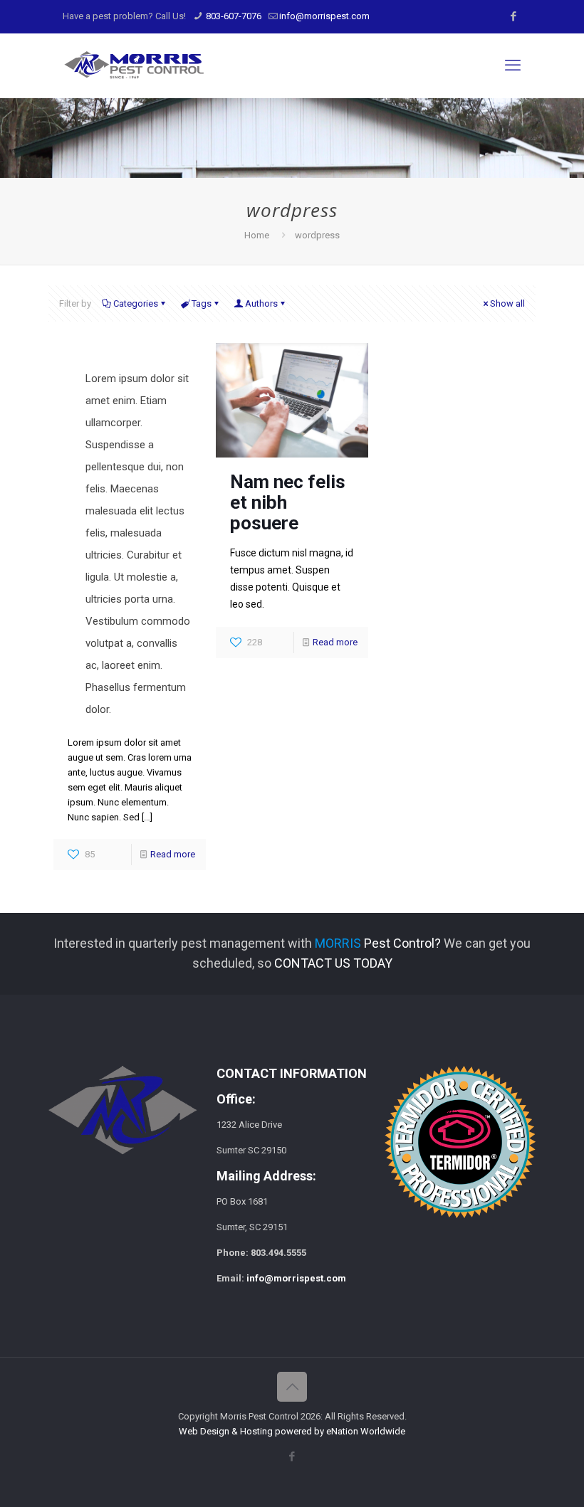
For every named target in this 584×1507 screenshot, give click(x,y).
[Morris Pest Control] (134, 65)
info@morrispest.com (324, 16)
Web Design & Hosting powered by (252, 1431)
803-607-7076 (232, 16)
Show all (507, 303)
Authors (261, 303)
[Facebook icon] (513, 16)
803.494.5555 (278, 1252)
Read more (172, 854)
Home (256, 235)
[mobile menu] (513, 65)
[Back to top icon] (292, 1387)
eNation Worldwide (365, 1431)
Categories (135, 303)
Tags (202, 303)
